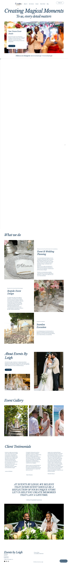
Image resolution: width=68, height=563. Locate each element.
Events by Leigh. (40, 561)
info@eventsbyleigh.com (8, 559)
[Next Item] (65, 145)
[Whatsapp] (8, 561)
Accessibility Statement (38, 553)
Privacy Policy (36, 552)
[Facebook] (4, 561)
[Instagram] (6, 561)
